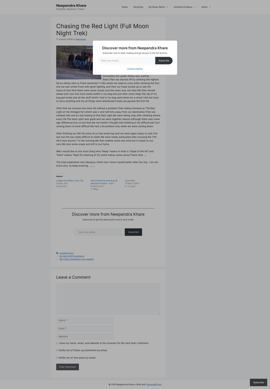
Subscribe (164, 60)
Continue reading (135, 68)
